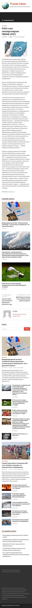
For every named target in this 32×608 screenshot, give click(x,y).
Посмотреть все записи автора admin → (19, 315)
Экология (4, 25)
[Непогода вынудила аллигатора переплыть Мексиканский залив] (6, 499)
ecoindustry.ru (11, 191)
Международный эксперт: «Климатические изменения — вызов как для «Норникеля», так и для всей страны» (15, 224)
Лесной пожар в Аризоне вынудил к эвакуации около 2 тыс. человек (21, 486)
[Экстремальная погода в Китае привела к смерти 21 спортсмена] (6, 516)
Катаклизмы (5, 461)
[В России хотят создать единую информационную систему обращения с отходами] (16, 281)
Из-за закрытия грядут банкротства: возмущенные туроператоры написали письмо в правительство (16, 554)
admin (10, 36)
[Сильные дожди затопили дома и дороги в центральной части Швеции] (6, 507)
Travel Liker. (18, 4)
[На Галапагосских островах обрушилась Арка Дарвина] (6, 525)
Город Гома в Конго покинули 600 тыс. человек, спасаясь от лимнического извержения (15, 465)
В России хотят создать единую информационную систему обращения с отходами (14, 285)
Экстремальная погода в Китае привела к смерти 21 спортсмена (20, 512)
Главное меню (9, 20)
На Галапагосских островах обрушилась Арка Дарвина (20, 520)
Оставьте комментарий (18, 36)
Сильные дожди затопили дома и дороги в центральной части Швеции (21, 504)
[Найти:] (16, 329)
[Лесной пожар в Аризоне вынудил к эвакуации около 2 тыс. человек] (6, 490)
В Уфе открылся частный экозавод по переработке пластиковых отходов (19, 412)
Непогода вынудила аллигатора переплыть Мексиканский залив (19, 495)
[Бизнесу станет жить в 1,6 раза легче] (6, 439)
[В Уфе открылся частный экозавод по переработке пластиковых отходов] (6, 415)
